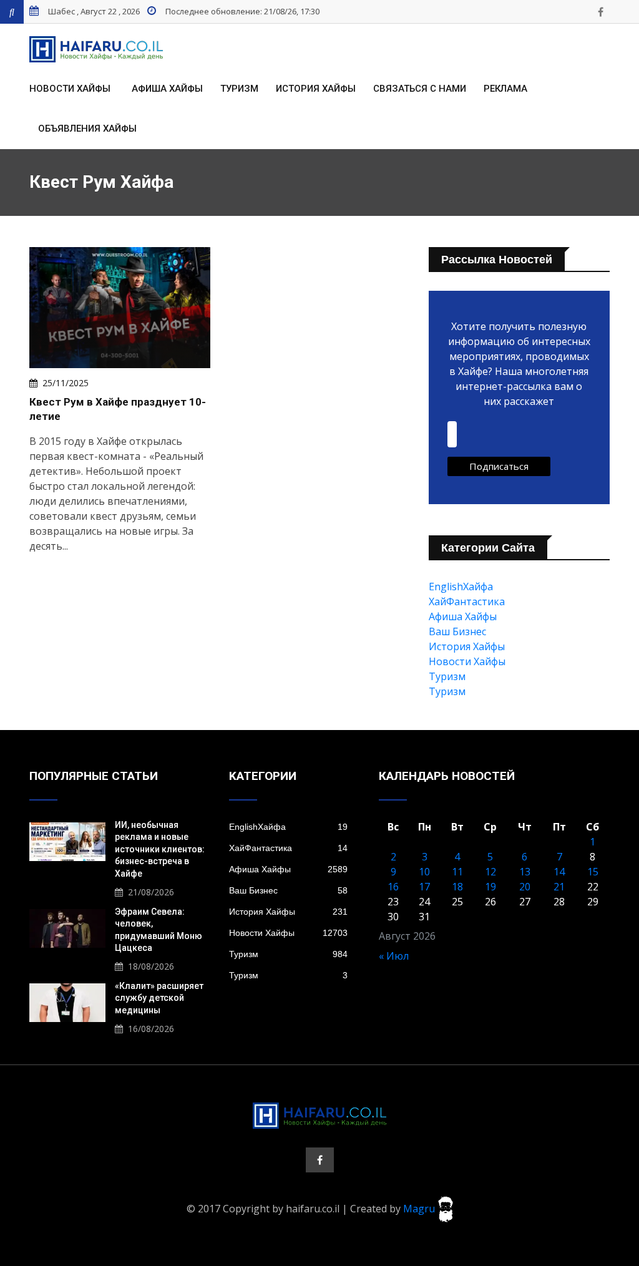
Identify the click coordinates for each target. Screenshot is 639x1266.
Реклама (505, 88)
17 (424, 887)
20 (524, 887)
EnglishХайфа (461, 586)
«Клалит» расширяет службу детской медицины (159, 998)
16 (393, 887)
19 (490, 887)
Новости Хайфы (69, 88)
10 (424, 872)
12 (490, 872)
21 (559, 887)
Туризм (239, 88)
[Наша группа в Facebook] (600, 11)
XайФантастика (467, 601)
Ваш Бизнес (457, 631)
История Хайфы (316, 88)
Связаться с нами (419, 88)
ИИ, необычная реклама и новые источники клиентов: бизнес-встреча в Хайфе (160, 849)
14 (559, 872)
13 (524, 872)
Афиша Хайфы (167, 88)
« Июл (394, 956)
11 (457, 872)
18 (457, 887)
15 (592, 872)
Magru (420, 1208)
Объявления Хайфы (87, 128)
